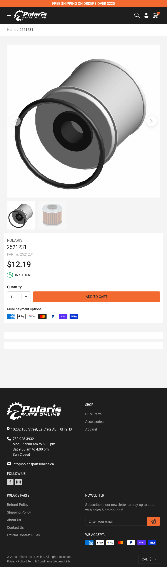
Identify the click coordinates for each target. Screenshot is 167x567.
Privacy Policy (16, 561)
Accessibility (62, 561)
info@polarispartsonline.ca (33, 464)
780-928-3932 (23, 439)
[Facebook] (10, 482)
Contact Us (15, 527)
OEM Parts (93, 414)
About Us (14, 520)
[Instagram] (18, 482)
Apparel (91, 429)
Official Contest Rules (23, 535)
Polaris (15, 240)
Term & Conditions (40, 561)
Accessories (94, 422)
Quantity (14, 287)
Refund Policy (17, 505)
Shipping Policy (19, 512)
